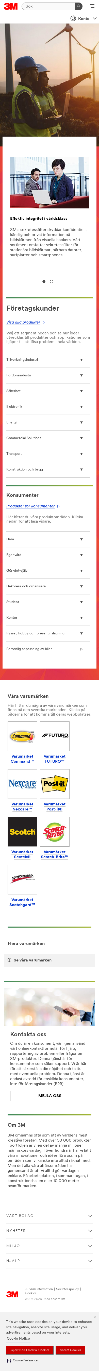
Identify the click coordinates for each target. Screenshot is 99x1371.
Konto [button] (83, 19)
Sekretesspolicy (67, 1289)
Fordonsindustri (18, 375)
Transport (14, 454)
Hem (10, 539)
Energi (11, 422)
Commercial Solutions (23, 438)
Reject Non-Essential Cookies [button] (29, 1350)
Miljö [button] (13, 1246)
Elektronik (14, 407)
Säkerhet (13, 391)
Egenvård (13, 555)
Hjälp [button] (13, 1261)
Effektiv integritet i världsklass (39, 219)
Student (12, 602)
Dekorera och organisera (26, 586)
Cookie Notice (18, 1339)
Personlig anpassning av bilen (29, 649)
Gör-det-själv (16, 571)
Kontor (11, 618)
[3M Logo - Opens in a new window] (11, 6)
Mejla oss (49, 1096)
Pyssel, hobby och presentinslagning (35, 633)
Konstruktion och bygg (24, 470)
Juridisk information (39, 1289)
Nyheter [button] (16, 1231)
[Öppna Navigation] (92, 7)
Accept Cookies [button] (70, 1350)
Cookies (31, 1293)
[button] (23, 1361)
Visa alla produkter (23, 322)
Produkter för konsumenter (30, 506)
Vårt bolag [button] (20, 1216)
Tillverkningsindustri (22, 360)
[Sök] (78, 6)
